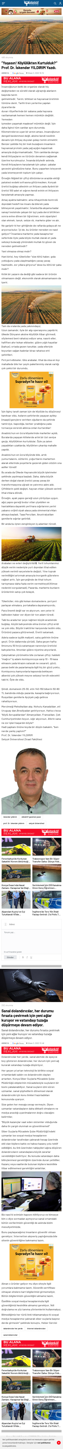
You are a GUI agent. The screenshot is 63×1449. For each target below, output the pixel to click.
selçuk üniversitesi (36, 823)
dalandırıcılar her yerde (13, 1328)
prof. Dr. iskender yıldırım (13, 823)
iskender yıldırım (10, 817)
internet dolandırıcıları (36, 1328)
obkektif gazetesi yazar (31, 817)
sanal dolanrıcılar (10, 1335)
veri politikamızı (44, 1443)
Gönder (10, 957)
